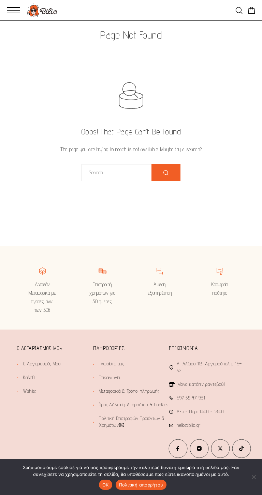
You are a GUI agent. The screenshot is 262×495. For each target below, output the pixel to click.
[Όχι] (253, 477)
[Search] (239, 10)
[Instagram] (199, 448)
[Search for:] (117, 172)
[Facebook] (178, 448)
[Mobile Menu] (13, 10)
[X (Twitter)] (220, 448)
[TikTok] (241, 448)
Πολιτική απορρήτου (141, 484)
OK (105, 484)
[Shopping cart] (251, 11)
